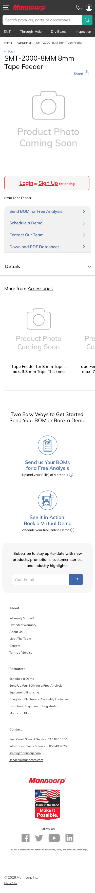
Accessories (24, 42)
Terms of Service (20, 652)
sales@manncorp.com (25, 753)
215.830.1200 (57, 739)
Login (26, 183)
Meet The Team (20, 638)
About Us (16, 632)
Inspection (83, 31)
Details (12, 266)
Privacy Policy (55, 849)
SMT (7, 31)
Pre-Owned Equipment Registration (34, 706)
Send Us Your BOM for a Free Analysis (35, 685)
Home (8, 42)
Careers (14, 646)
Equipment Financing (24, 692)
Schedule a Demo (21, 679)
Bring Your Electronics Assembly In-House (38, 699)
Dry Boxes (58, 31)
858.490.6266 (58, 746)
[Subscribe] (76, 579)
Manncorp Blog (19, 713)
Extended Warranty (22, 625)
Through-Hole (31, 31)
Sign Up (48, 183)
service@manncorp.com (26, 760)
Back (11, 51)
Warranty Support (21, 618)
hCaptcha (37, 849)
